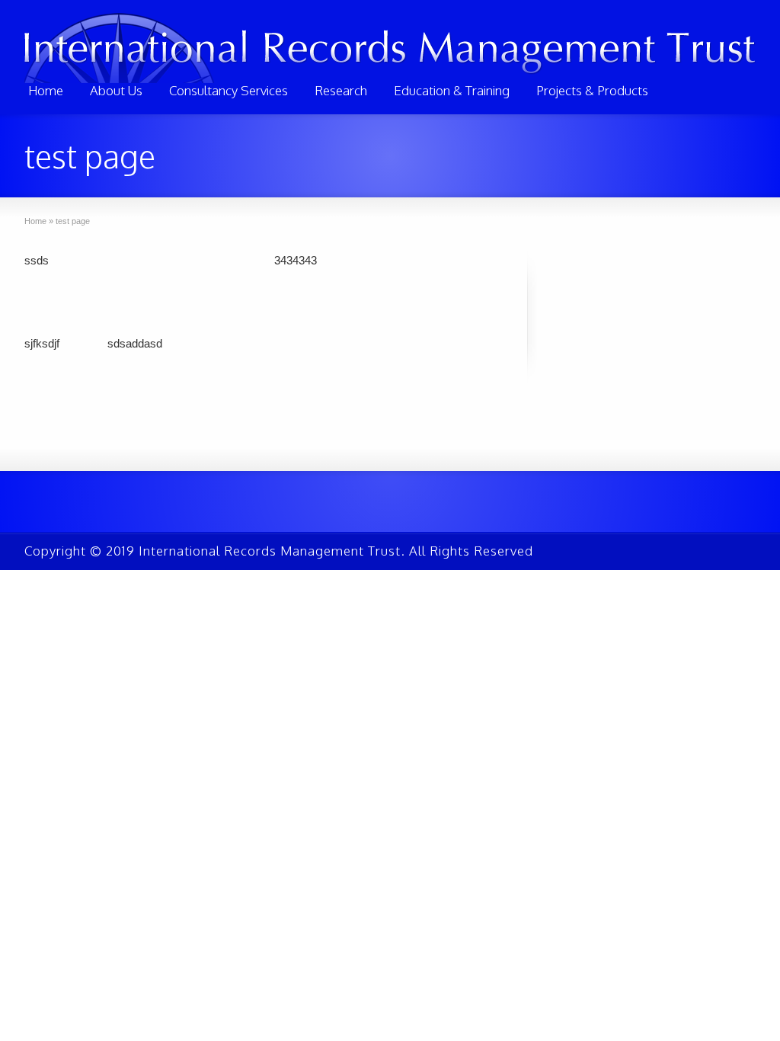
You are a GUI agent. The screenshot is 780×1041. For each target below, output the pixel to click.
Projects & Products (592, 90)
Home (45, 90)
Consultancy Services (228, 90)
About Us (116, 90)
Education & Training (452, 90)
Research (341, 90)
